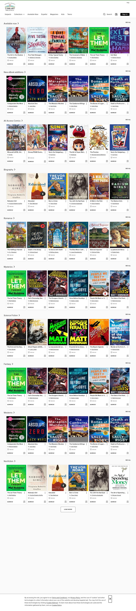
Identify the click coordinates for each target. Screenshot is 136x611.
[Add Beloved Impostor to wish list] (107, 259)
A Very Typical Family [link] (56, 55)
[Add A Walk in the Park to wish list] (107, 210)
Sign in (125, 14)
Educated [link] (31, 201)
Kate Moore (115, 203)
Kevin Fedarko (96, 203)
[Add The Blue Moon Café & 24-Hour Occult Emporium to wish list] (86, 259)
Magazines (54, 14)
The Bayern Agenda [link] (97, 347)
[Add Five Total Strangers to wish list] (45, 64)
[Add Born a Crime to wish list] (65, 210)
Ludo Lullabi (33, 349)
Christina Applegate (76, 203)
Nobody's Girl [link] (12, 201)
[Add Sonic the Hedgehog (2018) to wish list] (65, 161)
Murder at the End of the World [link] (119, 347)
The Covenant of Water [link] (77, 55)
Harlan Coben (75, 301)
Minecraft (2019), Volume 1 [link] (15, 152)
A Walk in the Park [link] (96, 201)
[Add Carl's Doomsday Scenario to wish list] (45, 307)
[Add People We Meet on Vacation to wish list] (107, 307)
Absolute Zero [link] (33, 104)
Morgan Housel (116, 495)
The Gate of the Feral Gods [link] (119, 298)
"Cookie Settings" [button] (52, 603)
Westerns (8, 412)
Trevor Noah (53, 203)
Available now (10, 23)
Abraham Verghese (76, 57)
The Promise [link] (94, 152)
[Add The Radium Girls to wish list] (127, 210)
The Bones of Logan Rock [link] (98, 104)
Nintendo (73, 155)
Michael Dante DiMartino (99, 155)
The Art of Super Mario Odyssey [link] (77, 152)
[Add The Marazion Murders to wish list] (65, 113)
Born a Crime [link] (53, 201)
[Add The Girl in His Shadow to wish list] (24, 64)
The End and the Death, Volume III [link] (15, 347)
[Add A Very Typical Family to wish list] (65, 64)
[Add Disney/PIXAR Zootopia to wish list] (45, 161)
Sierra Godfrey (54, 57)
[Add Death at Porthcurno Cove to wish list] (127, 113)
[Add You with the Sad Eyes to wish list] (86, 210)
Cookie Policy (56, 605)
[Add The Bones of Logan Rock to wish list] (107, 113)
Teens (69, 14)
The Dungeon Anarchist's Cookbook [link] (57, 298)
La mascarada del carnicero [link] (57, 347)
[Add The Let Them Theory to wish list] (107, 64)
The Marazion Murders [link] (56, 104)
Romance (8, 218)
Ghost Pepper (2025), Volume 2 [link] (36, 347)
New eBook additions (14, 72)
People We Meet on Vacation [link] (98, 298)
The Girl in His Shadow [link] (15, 55)
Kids (62, 14)
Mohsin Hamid (116, 57)
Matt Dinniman (34, 301)
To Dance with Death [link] (56, 250)
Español (44, 14)
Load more (68, 509)
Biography (9, 169)
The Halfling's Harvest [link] (14, 250)
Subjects (8, 14)
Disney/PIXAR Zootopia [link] (36, 152)
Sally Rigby (53, 106)
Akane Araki (115, 349)
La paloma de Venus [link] (117, 250)
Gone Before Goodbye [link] (77, 298)
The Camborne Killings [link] (77, 104)
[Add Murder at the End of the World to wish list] (127, 356)
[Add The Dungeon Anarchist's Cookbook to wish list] (65, 307)
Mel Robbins (95, 57)
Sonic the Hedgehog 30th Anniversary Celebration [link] (119, 152)
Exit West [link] (114, 55)
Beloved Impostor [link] (96, 250)
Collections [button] (18, 14)
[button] (107, 15)
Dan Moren (95, 349)
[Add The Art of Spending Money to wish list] (127, 502)
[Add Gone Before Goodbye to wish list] (86, 307)
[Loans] (116, 15)
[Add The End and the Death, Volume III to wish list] (24, 356)
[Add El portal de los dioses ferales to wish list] (86, 356)
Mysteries (8, 267)
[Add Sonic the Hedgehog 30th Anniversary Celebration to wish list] (127, 161)
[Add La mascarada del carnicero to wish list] (65, 356)
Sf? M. (11, 155)
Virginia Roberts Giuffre (15, 203)
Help (128, 2)
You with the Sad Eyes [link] (76, 201)
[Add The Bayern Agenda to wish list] (107, 356)
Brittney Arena (54, 252)
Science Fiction (11, 315)
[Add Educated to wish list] (45, 210)
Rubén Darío (115, 252)
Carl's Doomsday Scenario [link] (36, 298)
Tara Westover (34, 203)
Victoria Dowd (34, 252)
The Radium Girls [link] (116, 201)
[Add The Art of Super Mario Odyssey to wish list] (86, 161)
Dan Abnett (12, 349)
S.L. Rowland (12, 252)
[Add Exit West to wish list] (127, 64)
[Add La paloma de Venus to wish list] (127, 259)
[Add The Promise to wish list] (107, 161)
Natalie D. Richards (35, 57)
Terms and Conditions (59, 598)
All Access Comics (12, 121)
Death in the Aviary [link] (34, 250)
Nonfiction (9, 461)
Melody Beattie (13, 106)
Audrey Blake (13, 57)
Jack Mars (32, 106)
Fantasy (7, 364)
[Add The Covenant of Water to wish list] (86, 64)
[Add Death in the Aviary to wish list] (45, 259)
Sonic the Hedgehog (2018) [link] (57, 152)
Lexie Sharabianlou (76, 252)
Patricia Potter (96, 252)
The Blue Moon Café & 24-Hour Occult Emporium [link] (77, 250)
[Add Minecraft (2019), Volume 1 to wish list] (24, 161)
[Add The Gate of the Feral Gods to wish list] (127, 307)
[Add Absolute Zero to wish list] (45, 113)
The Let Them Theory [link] (97, 55)
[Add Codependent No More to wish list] (24, 113)
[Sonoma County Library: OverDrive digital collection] (10, 7)
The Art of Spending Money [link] (119, 493)
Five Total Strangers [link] (34, 55)
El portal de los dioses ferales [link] (77, 347)
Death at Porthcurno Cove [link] (119, 104)
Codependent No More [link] (15, 104)
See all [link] (128, 22)
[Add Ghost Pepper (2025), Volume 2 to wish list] (45, 356)
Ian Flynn (52, 155)
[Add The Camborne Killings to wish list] (86, 113)
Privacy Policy (75, 598)
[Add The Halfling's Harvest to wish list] (24, 259)
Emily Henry (95, 301)
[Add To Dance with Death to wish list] (65, 259)
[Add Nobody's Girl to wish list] (24, 210)
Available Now (33, 14)
